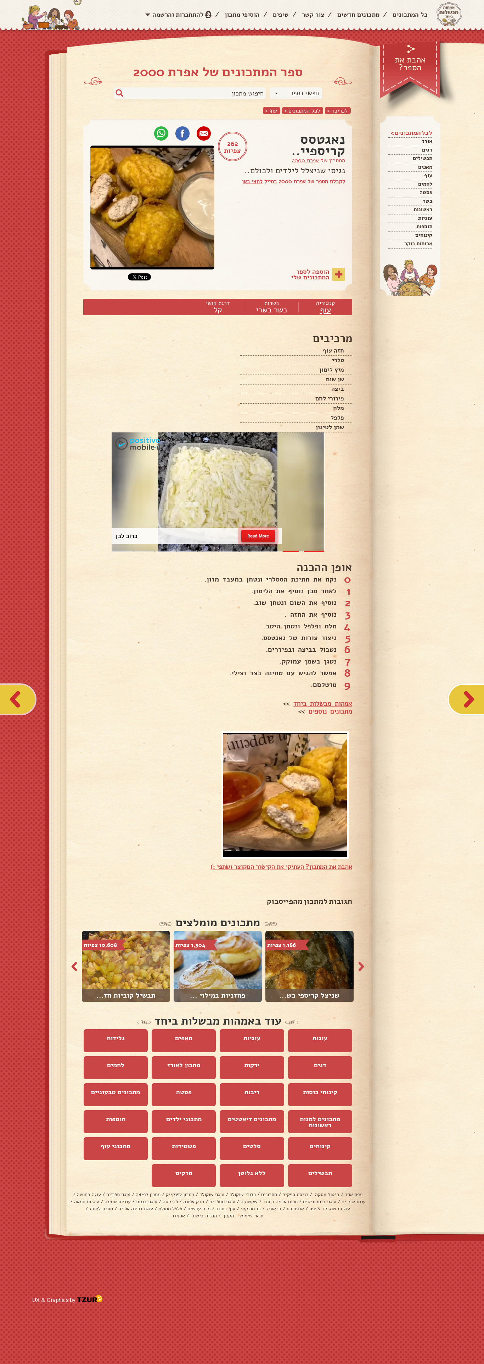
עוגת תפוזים (118, 1194)
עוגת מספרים (222, 1201)
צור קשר (313, 14)
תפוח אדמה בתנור (280, 1201)
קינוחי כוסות (320, 1092)
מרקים (183, 1173)
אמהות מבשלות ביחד (322, 703)
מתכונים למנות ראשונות (320, 1122)
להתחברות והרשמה (178, 14)
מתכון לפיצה (148, 1194)
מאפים (425, 166)
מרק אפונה (193, 1201)
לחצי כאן (252, 181)
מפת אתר (353, 1194)
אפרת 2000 (305, 160)
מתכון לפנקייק (180, 1194)
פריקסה (170, 1201)
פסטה (426, 192)
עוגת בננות (146, 1201)
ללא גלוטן (252, 1173)
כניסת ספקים (295, 1194)
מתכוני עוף (115, 1146)
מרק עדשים (198, 1208)
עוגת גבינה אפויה (135, 1208)
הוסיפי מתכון (242, 14)
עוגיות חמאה (86, 1201)
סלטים (252, 1146)
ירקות (251, 1065)
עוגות (320, 1038)
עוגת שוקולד (211, 1194)
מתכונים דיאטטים (252, 1119)
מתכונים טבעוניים (115, 1092)
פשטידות (184, 1146)
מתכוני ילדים (184, 1119)
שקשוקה (249, 1201)
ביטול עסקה (326, 1194)
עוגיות (425, 218)
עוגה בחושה (89, 1194)
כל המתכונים (410, 14)
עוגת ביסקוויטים (319, 1201)
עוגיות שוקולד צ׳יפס (329, 1208)
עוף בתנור (225, 1208)
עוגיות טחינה (118, 1201)
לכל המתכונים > (302, 110)
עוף (428, 175)
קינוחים (423, 235)
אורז (427, 141)
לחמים (425, 183)
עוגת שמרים (354, 1201)
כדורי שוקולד (243, 1194)
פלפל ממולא (170, 1208)
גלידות (116, 1038)
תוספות (424, 226)
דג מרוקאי (251, 1208)
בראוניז (273, 1208)
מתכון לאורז (183, 1065)
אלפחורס (295, 1208)
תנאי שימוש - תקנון (242, 1215)
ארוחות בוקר (418, 243)
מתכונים (269, 1194)
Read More (258, 536)
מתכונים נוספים (330, 711)
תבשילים (422, 158)
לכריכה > (337, 110)
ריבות (251, 1092)
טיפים (281, 14)
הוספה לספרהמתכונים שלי (310, 274)
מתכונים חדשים (358, 14)
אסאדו (179, 1215)
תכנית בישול (203, 1215)
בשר (427, 200)
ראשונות (422, 209)
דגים (427, 149)
